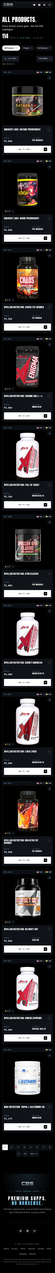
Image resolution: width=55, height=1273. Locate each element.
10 (25, 1154)
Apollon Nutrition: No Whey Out (21, 929)
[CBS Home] (8, 5)
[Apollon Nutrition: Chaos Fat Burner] (27, 277)
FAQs (49, 1248)
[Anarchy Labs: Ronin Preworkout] (27, 188)
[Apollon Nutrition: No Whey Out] (27, 899)
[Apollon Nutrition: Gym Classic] (27, 544)
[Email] (34, 1231)
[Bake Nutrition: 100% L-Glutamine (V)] (27, 1077)
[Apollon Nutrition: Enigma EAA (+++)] (27, 366)
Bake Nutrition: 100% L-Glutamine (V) (24, 1107)
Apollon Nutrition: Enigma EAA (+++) (23, 396)
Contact (40, 1248)
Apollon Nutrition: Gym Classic (21, 574)
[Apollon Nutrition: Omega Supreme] (27, 988)
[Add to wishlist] (49, 130)
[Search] (44, 4)
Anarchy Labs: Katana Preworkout (22, 129)
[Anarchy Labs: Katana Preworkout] (27, 100)
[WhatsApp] (20, 1231)
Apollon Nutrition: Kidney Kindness (23, 662)
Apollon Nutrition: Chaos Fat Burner (24, 307)
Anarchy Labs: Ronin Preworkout (21, 218)
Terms (22, 1248)
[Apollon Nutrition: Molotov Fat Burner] (27, 810)
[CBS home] (27, 1183)
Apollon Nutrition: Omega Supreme (23, 1018)
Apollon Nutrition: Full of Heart (21, 485)
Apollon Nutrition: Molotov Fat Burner (21, 842)
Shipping (23, 1254)
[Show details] (50, 78)
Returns (32, 1254)
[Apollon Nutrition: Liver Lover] (27, 722)
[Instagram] (27, 1231)
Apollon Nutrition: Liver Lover (20, 751)
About (6, 1248)
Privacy (14, 1248)
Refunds (31, 1248)
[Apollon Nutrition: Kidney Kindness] (27, 633)
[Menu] (49, 5)
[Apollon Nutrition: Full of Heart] (27, 455)
